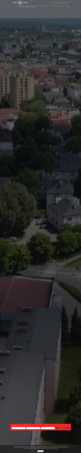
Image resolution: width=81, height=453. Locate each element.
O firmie (32, 6)
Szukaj (62, 428)
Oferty (19, 6)
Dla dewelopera (27, 6)
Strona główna (15, 6)
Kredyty (23, 6)
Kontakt (35, 6)
